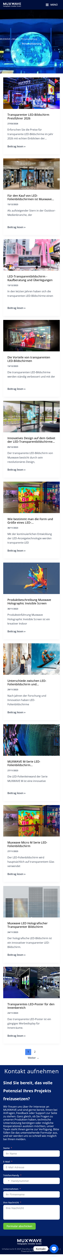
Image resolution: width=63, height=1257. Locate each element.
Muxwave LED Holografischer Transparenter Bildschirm (27, 925)
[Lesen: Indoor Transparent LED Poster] (31, 982)
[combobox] (6, 1181)
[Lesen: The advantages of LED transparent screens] (31, 335)
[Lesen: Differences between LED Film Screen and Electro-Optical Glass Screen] (31, 659)
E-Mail (6, 1161)
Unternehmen (10, 1189)
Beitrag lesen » (16, 146)
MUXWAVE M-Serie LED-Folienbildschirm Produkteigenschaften (23, 763)
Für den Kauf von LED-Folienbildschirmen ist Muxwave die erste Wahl (29, 197)
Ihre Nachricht (11, 1202)
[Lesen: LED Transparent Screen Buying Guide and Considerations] (31, 254)
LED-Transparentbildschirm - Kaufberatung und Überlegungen (29, 278)
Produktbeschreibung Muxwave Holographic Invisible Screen (29, 601)
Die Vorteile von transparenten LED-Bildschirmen (28, 359)
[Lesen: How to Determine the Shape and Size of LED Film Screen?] (31, 497)
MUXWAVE (5, 39)
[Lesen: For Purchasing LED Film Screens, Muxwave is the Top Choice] (31, 173)
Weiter (33, 1058)
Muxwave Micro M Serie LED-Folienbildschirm (27, 844)
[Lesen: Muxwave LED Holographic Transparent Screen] (31, 901)
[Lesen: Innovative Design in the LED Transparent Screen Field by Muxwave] (31, 416)
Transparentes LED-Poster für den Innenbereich (30, 1006)
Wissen (15, 39)
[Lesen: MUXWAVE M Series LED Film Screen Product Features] (31, 740)
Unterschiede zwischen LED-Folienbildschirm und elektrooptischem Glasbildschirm (30, 682)
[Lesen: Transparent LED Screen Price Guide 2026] (31, 93)
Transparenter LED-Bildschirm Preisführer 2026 (28, 116)
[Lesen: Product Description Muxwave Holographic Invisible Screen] (31, 578)
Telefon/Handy (11, 1175)
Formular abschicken (19, 1226)
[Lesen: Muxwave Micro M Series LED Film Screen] (31, 820)
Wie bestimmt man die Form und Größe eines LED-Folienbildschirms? (30, 521)
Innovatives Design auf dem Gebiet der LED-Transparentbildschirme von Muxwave (31, 440)
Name (6, 1148)
